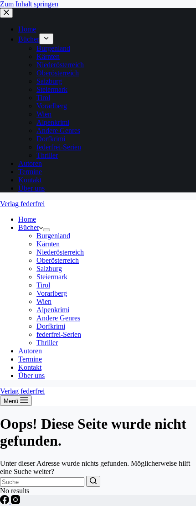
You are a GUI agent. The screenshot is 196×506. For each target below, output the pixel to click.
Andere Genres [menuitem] (58, 130)
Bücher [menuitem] (28, 39)
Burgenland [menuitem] (53, 48)
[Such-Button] (93, 481)
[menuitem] (46, 38)
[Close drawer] (6, 13)
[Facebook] (5, 502)
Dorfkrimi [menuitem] (50, 139)
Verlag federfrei (22, 204)
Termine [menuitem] (30, 172)
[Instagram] (15, 502)
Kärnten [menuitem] (48, 56)
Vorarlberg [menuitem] (51, 106)
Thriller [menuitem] (47, 155)
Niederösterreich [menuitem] (60, 65)
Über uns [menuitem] (31, 188)
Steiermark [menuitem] (51, 89)
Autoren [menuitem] (30, 163)
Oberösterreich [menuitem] (57, 73)
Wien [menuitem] (44, 114)
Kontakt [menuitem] (29, 180)
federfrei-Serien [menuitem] (58, 147)
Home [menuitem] (27, 29)
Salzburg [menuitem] (49, 81)
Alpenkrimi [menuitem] (52, 122)
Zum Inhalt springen (29, 4)
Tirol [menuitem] (43, 97)
